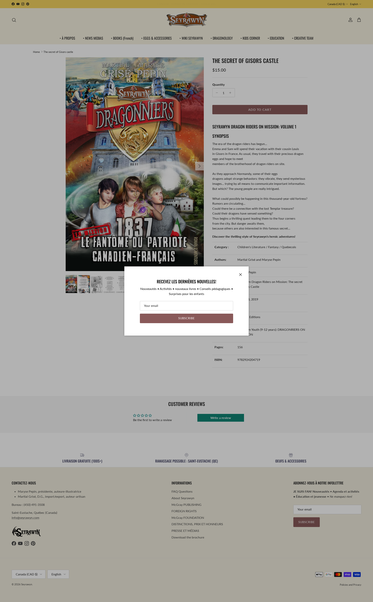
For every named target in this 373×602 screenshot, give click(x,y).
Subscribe (186, 318)
